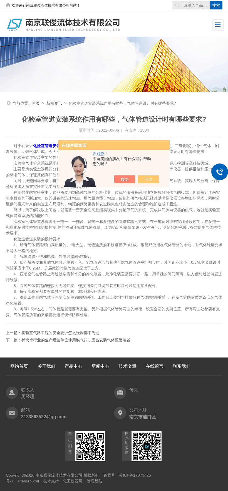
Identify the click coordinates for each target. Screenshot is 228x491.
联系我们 (181, 366)
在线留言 (154, 366)
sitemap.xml (28, 481)
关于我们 (46, 366)
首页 (36, 103)
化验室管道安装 (46, 145)
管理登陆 (94, 481)
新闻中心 (100, 366)
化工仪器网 (72, 481)
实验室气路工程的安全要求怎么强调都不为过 (60, 333)
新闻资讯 (54, 103)
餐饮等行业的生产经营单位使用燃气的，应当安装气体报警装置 (75, 340)
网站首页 (19, 366)
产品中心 (73, 366)
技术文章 (128, 366)
